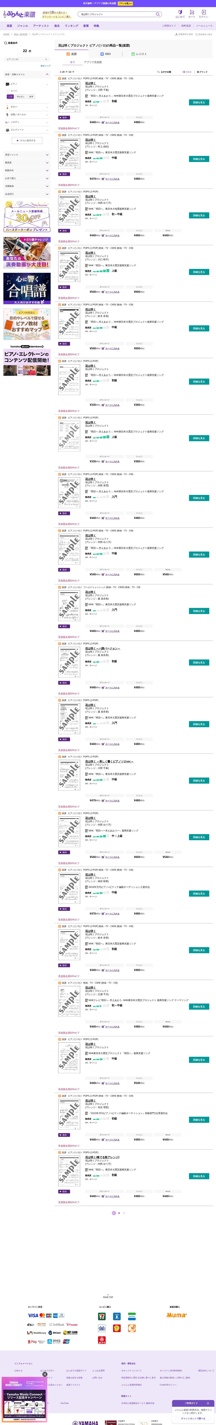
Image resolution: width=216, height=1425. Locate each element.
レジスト (141, 54)
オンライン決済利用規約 (171, 1370)
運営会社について (206, 1370)
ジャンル (22, 25)
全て (72, 62)
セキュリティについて (131, 1370)
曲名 (57, 25)
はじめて (180, 16)
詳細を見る (199, 102)
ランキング (71, 25)
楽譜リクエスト (73, 1385)
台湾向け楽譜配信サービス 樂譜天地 (137, 1403)
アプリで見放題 (93, 62)
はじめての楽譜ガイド (76, 1370)
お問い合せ (97, 1378)
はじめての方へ (47, 1370)
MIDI (108, 54)
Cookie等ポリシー (168, 1385)
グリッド (203, 72)
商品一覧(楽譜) (21, 34)
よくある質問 (98, 1370)
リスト (189, 72)
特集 (96, 25)
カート (191, 16)
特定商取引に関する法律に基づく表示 (138, 1378)
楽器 (9, 25)
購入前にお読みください (51, 1385)
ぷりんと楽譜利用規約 (131, 1385)
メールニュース (204, 25)
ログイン (203, 16)
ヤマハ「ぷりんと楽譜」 (19, 14)
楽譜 (74, 54)
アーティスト (41, 25)
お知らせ (18, 1370)
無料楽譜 (186, 25)
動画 (65, 117)
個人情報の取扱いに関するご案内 (175, 1378)
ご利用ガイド (169, 25)
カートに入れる (112, 122)
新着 (86, 25)
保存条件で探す (205, 34)
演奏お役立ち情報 (74, 1378)
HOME (6, 34)
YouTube (64, 1403)
